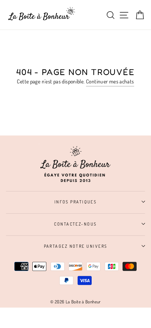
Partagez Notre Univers (75, 246)
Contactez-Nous (75, 224)
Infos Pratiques (75, 201)
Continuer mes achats (110, 81)
